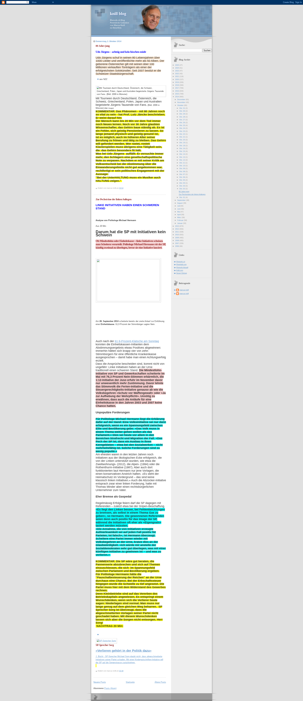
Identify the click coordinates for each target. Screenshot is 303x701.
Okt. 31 (182, 108)
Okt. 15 (182, 151)
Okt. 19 (182, 143)
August (180, 203)
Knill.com (179, 270)
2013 (177, 226)
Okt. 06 (182, 177)
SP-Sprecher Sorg (105, 645)
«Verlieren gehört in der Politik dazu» (124, 650)
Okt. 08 (182, 171)
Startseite (130, 682)
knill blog (118, 13)
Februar (180, 220)
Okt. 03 (182, 186)
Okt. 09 (182, 168)
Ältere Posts (160, 682)
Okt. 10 (182, 166)
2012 (177, 229)
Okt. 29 (182, 114)
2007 (177, 243)
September (181, 200)
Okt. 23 (182, 131)
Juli (178, 206)
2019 (177, 82)
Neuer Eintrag (181, 273)
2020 (177, 79)
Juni (179, 209)
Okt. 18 (182, 146)
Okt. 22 (182, 134)
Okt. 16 (182, 148)
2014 (177, 97)
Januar (180, 223)
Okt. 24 (182, 128)
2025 (177, 65)
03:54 (121, 188)
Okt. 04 (182, 183)
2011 (177, 232)
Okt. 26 (182, 122)
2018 (177, 85)
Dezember (181, 99)
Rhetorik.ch (180, 262)
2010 (177, 235)
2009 (177, 238)
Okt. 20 (182, 140)
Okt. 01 (182, 197)
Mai (178, 212)
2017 (177, 88)
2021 (177, 76)
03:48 (121, 671)
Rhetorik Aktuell (182, 267)
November (181, 102)
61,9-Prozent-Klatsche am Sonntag (137, 341)
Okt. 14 (182, 154)
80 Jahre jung (103, 45)
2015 (177, 94)
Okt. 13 (182, 157)
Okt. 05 (182, 180)
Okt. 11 (182, 163)
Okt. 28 (182, 117)
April (179, 215)
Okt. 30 (182, 111)
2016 (177, 91)
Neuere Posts (99, 682)
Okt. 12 (182, 160)
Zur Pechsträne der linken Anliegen (113, 199)
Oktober (180, 105)
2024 (177, 68)
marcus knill (184, 290)
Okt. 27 (182, 120)
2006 (177, 246)
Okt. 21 (182, 137)
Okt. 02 (182, 189)
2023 (177, 71)
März (179, 217)
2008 (177, 240)
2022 (177, 74)
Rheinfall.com (181, 264)
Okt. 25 (182, 125)
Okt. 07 (182, 174)
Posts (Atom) (110, 688)
